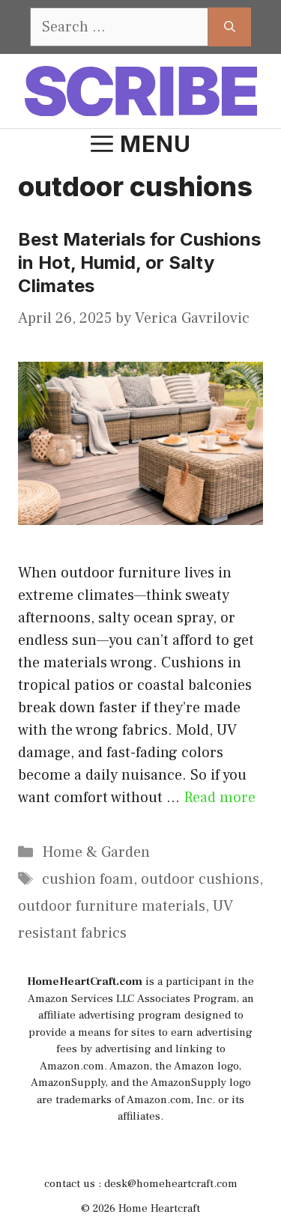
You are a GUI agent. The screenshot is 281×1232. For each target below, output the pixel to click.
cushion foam (87, 879)
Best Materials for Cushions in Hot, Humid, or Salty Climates (139, 262)
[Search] (229, 26)
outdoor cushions (200, 879)
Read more (220, 797)
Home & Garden (96, 852)
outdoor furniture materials (111, 906)
